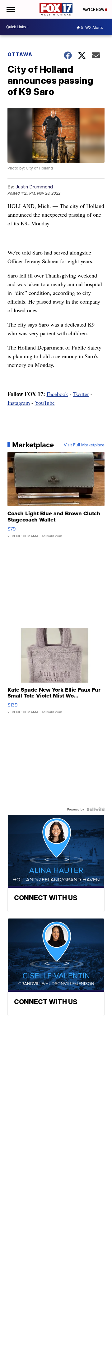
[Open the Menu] (10, 9)
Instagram (18, 402)
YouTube (45, 402)
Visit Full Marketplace (84, 445)
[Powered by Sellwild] (95, 809)
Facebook (57, 394)
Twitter (81, 394)
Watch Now (94, 9)
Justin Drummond (34, 187)
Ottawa (19, 54)
